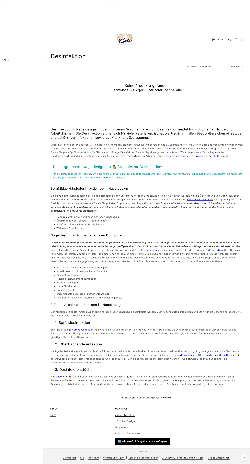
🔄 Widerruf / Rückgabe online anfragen (142, 441)
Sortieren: (192, 66)
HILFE (53, 415)
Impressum (93, 457)
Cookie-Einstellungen (219, 457)
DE (218, 39)
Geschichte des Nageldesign (143, 457)
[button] (230, 39)
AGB (82, 457)
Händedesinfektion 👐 (200, 199)
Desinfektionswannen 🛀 (149, 250)
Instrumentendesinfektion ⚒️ (210, 250)
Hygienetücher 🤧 (61, 376)
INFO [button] (6, 59)
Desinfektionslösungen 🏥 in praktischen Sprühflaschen (203, 355)
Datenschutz (69, 457)
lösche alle (173, 90)
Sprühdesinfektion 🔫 (84, 329)
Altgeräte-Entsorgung (114, 457)
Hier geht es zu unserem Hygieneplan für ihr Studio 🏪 (196, 156)
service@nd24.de (125, 415)
